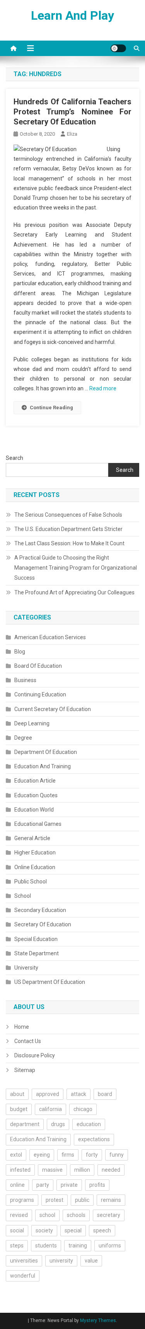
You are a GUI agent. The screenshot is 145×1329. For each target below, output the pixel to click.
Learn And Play (72, 15)
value (91, 1261)
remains (111, 1200)
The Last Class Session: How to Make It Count (69, 543)
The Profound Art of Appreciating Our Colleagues (74, 592)
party (42, 1185)
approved (47, 1094)
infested (20, 1170)
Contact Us (27, 1041)
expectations (94, 1139)
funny (116, 1155)
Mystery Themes (98, 1320)
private (69, 1185)
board (105, 1094)
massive (52, 1170)
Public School (30, 881)
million (82, 1170)
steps (17, 1245)
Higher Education (35, 852)
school (47, 1215)
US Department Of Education (49, 982)
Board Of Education (38, 666)
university (61, 1261)
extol (16, 1155)
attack (78, 1094)
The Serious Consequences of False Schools (68, 515)
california (50, 1109)
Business (25, 680)
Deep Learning (31, 723)
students (46, 1245)
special (73, 1230)
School (22, 896)
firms (67, 1155)
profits (97, 1185)
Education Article (35, 781)
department (24, 1124)
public (82, 1200)
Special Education (36, 939)
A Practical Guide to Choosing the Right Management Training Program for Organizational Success (75, 568)
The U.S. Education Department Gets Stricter (68, 529)
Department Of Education (45, 752)
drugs (58, 1124)
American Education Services (50, 637)
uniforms (110, 1245)
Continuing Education (40, 694)
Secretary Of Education (42, 924)
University (26, 968)
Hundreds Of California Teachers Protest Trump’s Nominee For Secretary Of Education (72, 111)
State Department (36, 953)
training (77, 1245)
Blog (19, 651)
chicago (82, 1109)
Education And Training (42, 766)
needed (111, 1170)
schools (76, 1215)
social (17, 1230)
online (17, 1185)
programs (22, 1200)
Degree (23, 738)
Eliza (72, 134)
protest (54, 1200)
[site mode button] (118, 48)
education (89, 1124)
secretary (108, 1215)
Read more (102, 388)
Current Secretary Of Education (52, 709)
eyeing (42, 1155)
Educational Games (37, 824)
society (44, 1230)
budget (18, 1109)
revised (19, 1215)
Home (21, 1027)
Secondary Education (40, 910)
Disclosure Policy (34, 1055)
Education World (34, 810)
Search (14, 458)
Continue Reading (51, 407)
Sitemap (24, 1070)
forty (92, 1155)
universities (24, 1261)
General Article (32, 838)
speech (102, 1230)
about (17, 1094)
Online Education (34, 867)
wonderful (22, 1276)
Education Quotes (36, 795)
